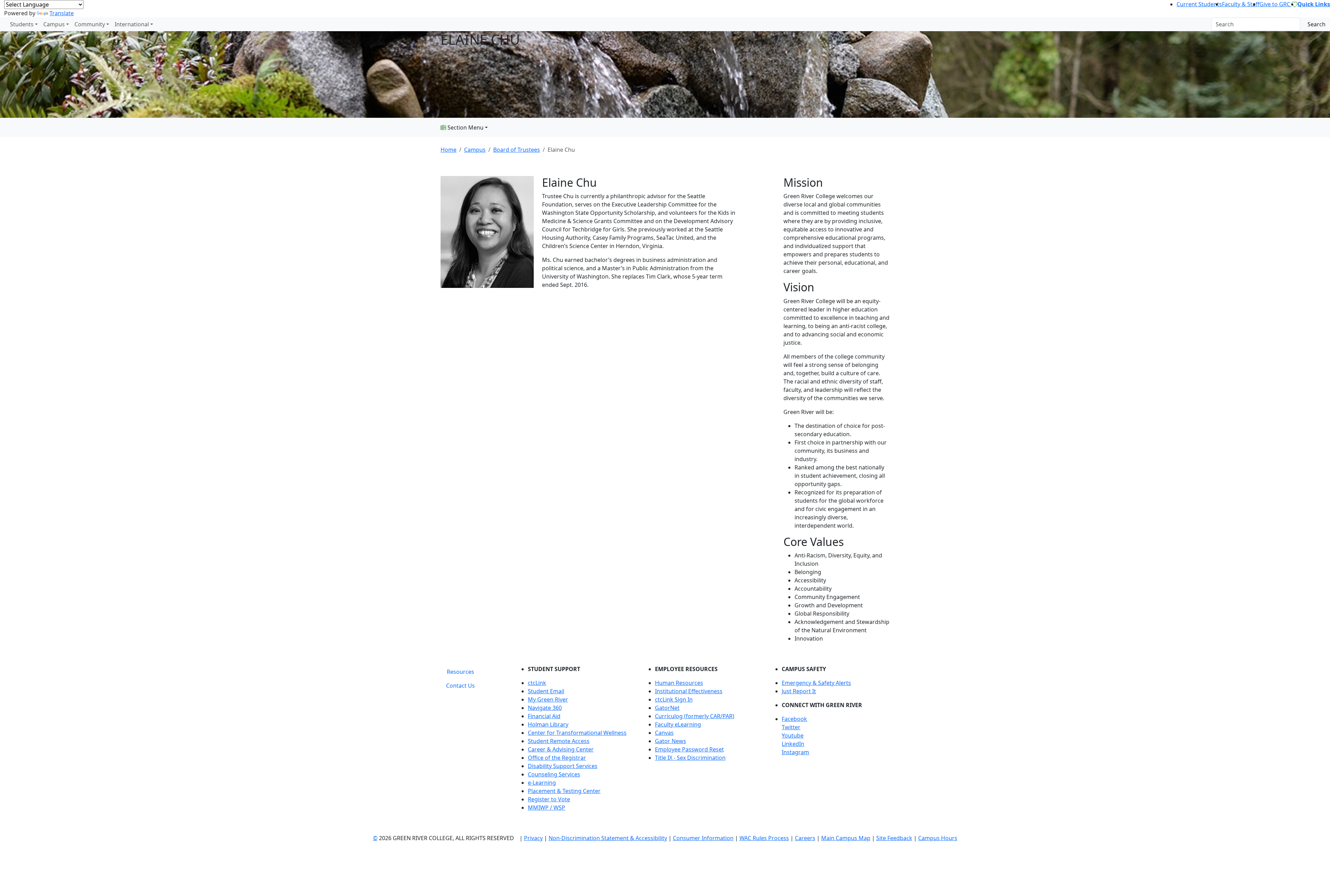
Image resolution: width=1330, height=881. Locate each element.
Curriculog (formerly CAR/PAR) (694, 716)
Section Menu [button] (465, 127)
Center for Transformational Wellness (577, 733)
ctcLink (537, 683)
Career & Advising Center (561, 749)
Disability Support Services (562, 766)
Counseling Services (554, 774)
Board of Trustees (516, 149)
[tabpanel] (703, 741)
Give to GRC (1275, 4)
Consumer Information (703, 838)
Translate (62, 13)
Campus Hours (937, 838)
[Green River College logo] (1, 24)
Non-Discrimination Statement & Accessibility (608, 838)
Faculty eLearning (678, 724)
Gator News (670, 741)
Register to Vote (549, 799)
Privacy (533, 838)
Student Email (546, 691)
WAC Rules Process (764, 838)
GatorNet (667, 708)
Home (448, 149)
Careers (805, 838)
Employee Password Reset (689, 749)
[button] (835, 719)
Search (1316, 24)
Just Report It (799, 691)
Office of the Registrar (557, 757)
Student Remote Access (558, 741)
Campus (54, 24)
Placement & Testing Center (564, 791)
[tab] (460, 672)
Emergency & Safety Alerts (816, 683)
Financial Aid (544, 716)
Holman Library (548, 724)
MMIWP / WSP (546, 807)
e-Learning (542, 782)
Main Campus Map (845, 838)
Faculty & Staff (1240, 4)
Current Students (1199, 4)
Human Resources (679, 683)
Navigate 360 (545, 708)
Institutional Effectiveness (688, 691)
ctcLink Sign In (674, 699)
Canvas (664, 733)
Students (22, 24)
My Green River (548, 699)
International (132, 24)
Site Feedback (894, 838)
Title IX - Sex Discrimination (690, 757)
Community (89, 24)
